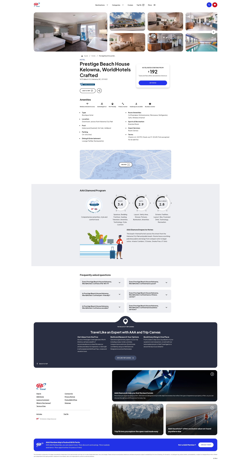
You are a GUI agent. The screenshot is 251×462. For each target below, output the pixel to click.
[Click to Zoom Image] (70, 32)
